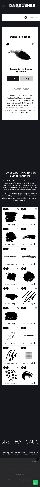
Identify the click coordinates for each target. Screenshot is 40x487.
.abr (13, 78)
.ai (5, 224)
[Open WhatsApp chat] (35, 482)
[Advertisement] (20, 146)
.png (26, 78)
